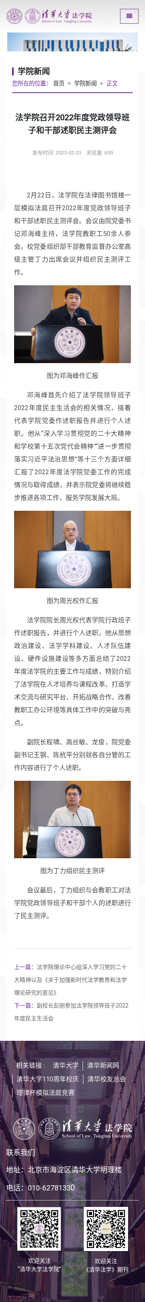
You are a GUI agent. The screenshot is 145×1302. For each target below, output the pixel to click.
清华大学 (66, 1065)
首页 (58, 83)
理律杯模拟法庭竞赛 (46, 1093)
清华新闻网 (103, 1065)
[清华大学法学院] (60, 16)
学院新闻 (85, 83)
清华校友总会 (106, 1079)
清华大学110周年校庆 (48, 1079)
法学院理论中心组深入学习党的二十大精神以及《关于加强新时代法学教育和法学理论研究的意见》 (70, 980)
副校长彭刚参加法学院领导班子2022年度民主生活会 (71, 1012)
